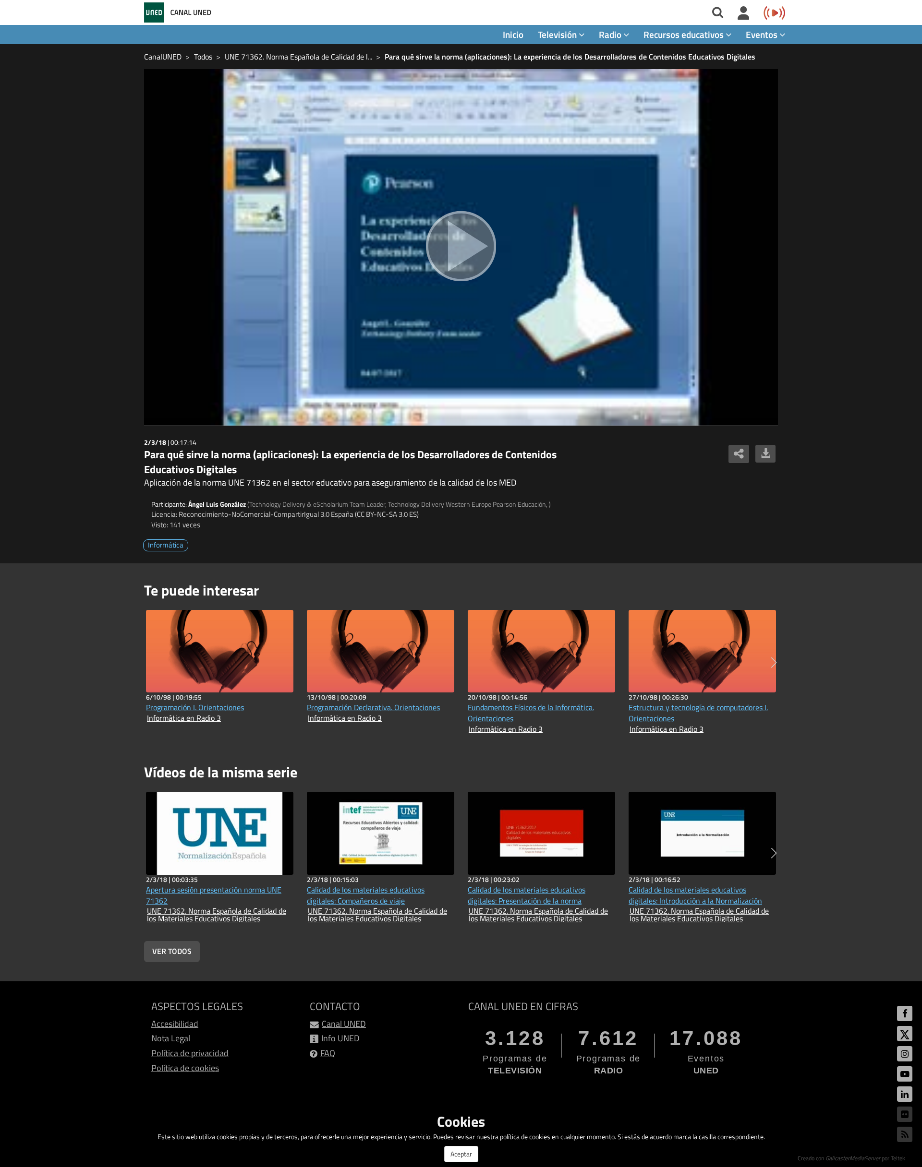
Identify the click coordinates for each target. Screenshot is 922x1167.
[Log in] (743, 13)
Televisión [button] (558, 34)
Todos (203, 56)
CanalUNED (163, 56)
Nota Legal (170, 1038)
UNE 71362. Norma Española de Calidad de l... (298, 56)
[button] (773, 662)
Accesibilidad (174, 1023)
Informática (165, 544)
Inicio (513, 34)
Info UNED (340, 1038)
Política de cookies (185, 1067)
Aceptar (461, 1154)
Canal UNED (344, 1023)
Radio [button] (611, 34)
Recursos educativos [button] (684, 34)
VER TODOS (172, 951)
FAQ (327, 1053)
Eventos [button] (762, 34)
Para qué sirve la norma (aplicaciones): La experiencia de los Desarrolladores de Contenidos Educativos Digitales (570, 56)
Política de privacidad (190, 1053)
